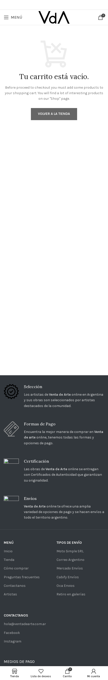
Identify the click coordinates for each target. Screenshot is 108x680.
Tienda (9, 560)
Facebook (12, 633)
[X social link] (46, 5)
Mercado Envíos (70, 568)
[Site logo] (54, 17)
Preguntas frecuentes (22, 577)
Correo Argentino (70, 560)
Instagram (12, 641)
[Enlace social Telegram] (67, 5)
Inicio (8, 551)
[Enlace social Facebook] (39, 5)
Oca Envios (66, 586)
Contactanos (15, 586)
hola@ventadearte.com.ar (25, 624)
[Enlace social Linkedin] (60, 5)
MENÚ (9, 542)
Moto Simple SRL (70, 551)
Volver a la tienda (54, 114)
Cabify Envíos (68, 577)
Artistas (10, 594)
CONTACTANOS (16, 615)
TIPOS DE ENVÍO (69, 542)
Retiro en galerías (71, 594)
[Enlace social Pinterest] (53, 5)
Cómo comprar (16, 568)
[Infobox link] (54, 396)
